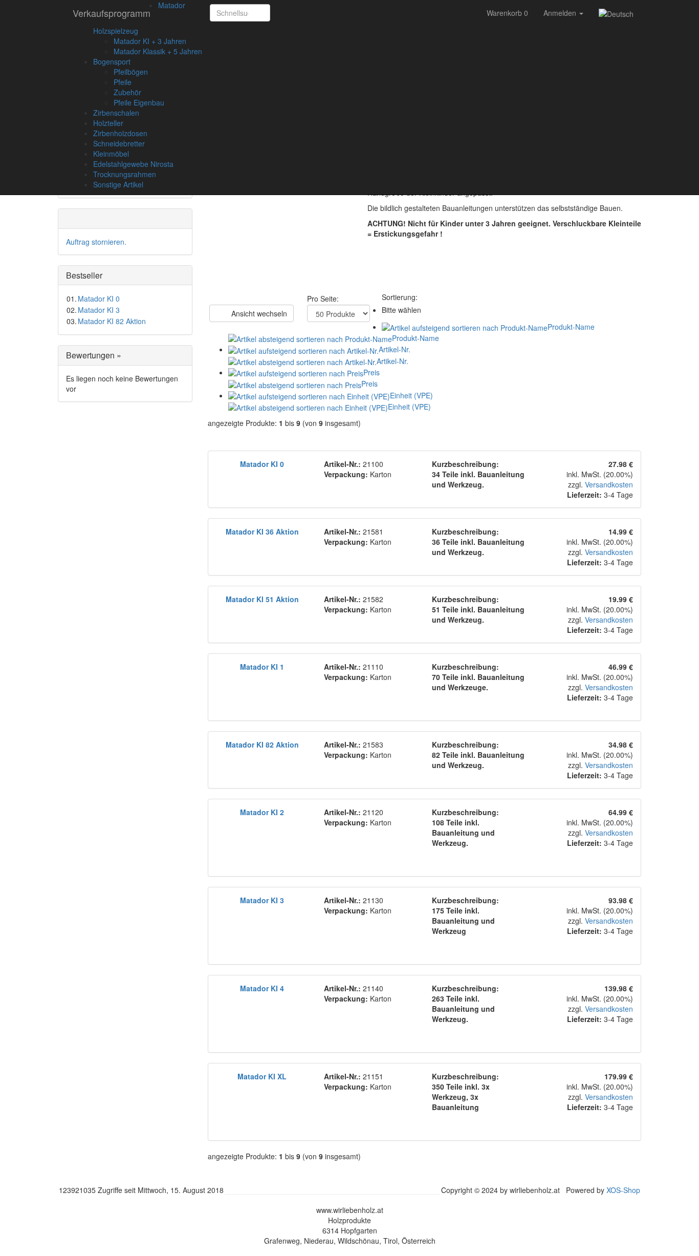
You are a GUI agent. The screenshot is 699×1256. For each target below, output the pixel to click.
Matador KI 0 (99, 298)
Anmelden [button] (560, 13)
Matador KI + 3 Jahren (150, 41)
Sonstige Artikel (118, 184)
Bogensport (111, 61)
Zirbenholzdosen (120, 133)
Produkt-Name (571, 327)
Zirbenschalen (116, 113)
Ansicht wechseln (258, 313)
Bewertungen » (93, 355)
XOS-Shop (623, 1190)
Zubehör (127, 92)
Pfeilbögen (131, 72)
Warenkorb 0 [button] (507, 13)
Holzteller (108, 123)
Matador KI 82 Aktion (112, 321)
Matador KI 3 (99, 310)
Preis (371, 372)
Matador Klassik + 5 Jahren (158, 51)
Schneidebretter (119, 143)
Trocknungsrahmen (124, 174)
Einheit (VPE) (411, 395)
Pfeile (123, 82)
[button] (281, 13)
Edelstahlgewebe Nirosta (133, 164)
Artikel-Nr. (394, 349)
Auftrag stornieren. (96, 242)
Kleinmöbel (111, 153)
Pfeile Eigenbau (139, 102)
